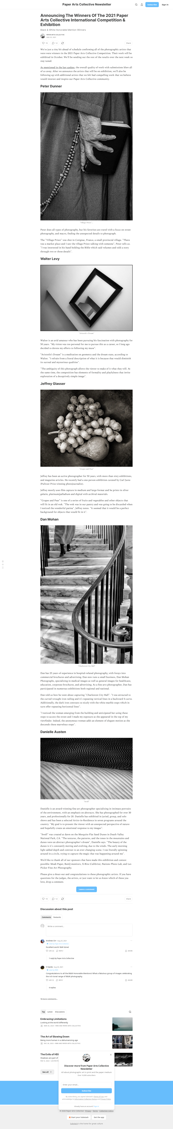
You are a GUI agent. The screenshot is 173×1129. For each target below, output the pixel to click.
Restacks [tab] (57, 917)
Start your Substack (80, 1117)
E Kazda (49, 967)
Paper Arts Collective (55, 35)
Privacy (88, 1111)
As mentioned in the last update (57, 67)
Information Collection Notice (86, 1099)
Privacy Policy (106, 1099)
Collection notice (106, 1111)
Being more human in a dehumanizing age (59, 1040)
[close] (111, 1055)
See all (45, 1072)
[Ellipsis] (131, 941)
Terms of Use (99, 1096)
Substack (74, 1123)
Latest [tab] (50, 1012)
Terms (95, 1111)
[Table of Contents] (3, 565)
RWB (57, 1026)
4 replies (52, 987)
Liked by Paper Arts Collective (59, 944)
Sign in (165, 4)
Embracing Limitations (53, 1019)
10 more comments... (49, 999)
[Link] (37, 86)
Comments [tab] (46, 917)
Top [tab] (43, 1012)
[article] (86, 1024)
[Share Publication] (141, 4)
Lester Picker (56, 1061)
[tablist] (51, 917)
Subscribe (152, 4)
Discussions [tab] (60, 1012)
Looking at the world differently (54, 1022)
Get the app (99, 1117)
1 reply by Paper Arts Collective (61, 958)
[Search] (136, 4)
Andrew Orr (51, 940)
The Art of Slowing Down (54, 1036)
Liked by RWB (53, 970)
